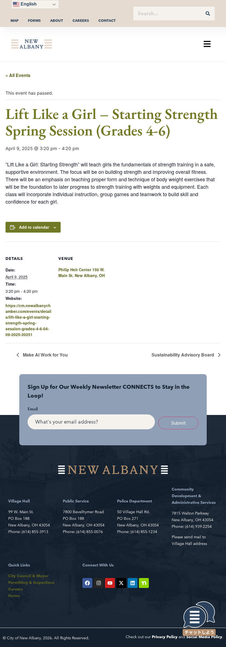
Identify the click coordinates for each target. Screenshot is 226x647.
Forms (34, 20)
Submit (178, 423)
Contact (107, 20)
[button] (207, 44)
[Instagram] (99, 583)
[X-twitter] (121, 583)
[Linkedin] (133, 583)
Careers (80, 20)
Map (14, 20)
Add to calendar (34, 227)
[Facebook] (87, 583)
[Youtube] (110, 583)
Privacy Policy (164, 636)
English (28, 4)
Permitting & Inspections (31, 582)
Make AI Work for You (45, 355)
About (56, 20)
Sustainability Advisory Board (183, 355)
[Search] (208, 13)
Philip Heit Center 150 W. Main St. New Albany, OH (81, 272)
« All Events (18, 75)
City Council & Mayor (28, 575)
